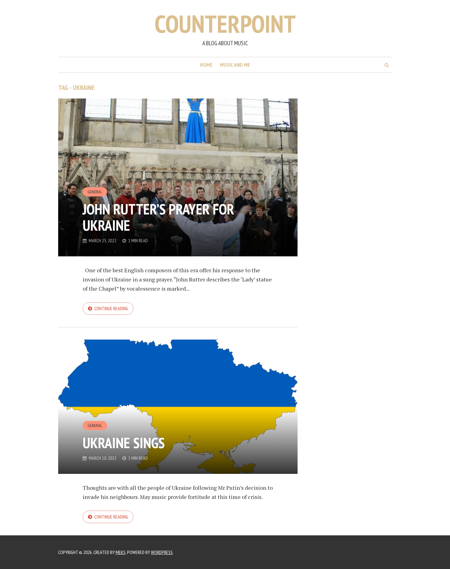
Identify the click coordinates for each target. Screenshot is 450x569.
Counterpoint (225, 23)
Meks (121, 552)
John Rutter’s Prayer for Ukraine (158, 217)
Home (206, 64)
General (95, 192)
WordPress (162, 552)
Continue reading (111, 308)
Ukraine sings (124, 442)
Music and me (235, 64)
